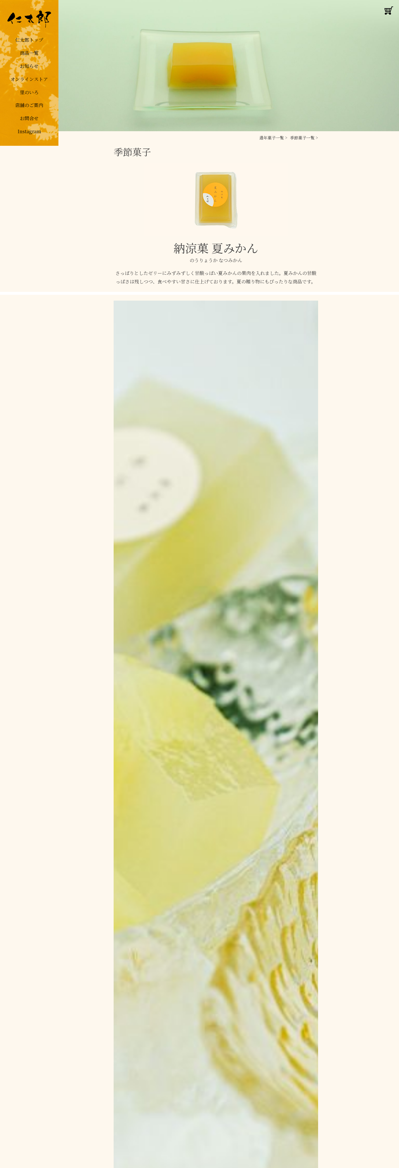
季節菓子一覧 (302, 138)
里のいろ (29, 92)
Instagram (29, 131)
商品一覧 (29, 53)
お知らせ (29, 66)
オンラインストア (29, 79)
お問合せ (29, 118)
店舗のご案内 (29, 105)
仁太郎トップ (29, 39)
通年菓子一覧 (271, 138)
